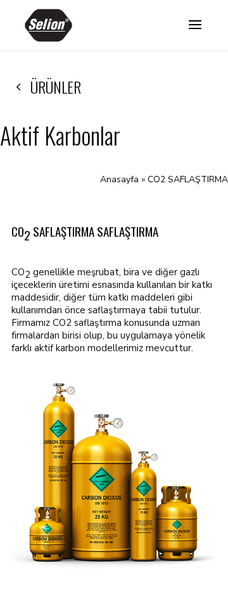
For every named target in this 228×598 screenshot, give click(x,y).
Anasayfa (119, 179)
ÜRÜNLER (55, 86)
